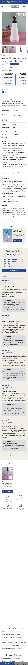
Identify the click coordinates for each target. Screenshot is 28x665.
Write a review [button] (14, 270)
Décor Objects (10, 634)
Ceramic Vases (13, 632)
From (7, 487)
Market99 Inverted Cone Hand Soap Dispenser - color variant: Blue (2, 481)
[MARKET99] (14, 6)
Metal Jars (4, 632)
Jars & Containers (6, 658)
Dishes (24, 640)
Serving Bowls (6, 640)
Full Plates (10, 642)
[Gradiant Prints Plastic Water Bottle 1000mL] (7, 235)
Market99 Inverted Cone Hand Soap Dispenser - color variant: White (3, 481)
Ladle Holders (15, 645)
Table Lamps (22, 632)
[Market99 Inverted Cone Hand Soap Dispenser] (5, 49)
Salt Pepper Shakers (20, 642)
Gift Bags (4, 637)
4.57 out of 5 (18, 254)
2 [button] (13, 455)
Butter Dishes (5, 648)
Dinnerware (17, 658)
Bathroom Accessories (16, 648)
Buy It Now (19, 663)
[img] (5, 280)
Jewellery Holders (16, 640)
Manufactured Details (7, 226)
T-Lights (24, 634)
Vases (3, 634)
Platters (4, 642)
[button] (21, 6)
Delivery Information (7, 223)
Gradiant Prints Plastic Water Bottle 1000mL (18, 234)
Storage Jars (11, 637)
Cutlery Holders (6, 645)
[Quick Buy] (10, 477)
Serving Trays (20, 637)
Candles (18, 634)
